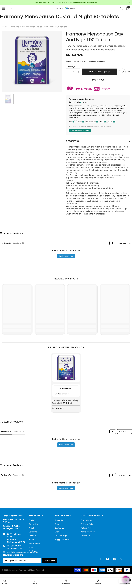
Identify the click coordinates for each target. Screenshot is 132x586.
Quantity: (70, 66)
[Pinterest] (114, 559)
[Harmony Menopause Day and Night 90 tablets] (66, 368)
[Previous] (10, 2)
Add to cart (66, 388)
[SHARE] (128, 72)
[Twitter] (121, 559)
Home (4, 27)
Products (14, 27)
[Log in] (121, 8)
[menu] (3, 8)
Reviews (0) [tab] (6, 243)
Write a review (66, 256)
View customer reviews (79, 131)
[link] (17, 326)
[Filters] (112, 243)
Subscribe (49, 560)
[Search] (10, 8)
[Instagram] (107, 559)
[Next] (121, 2)
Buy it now (98, 80)
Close (130, 3)
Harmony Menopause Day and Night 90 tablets (65, 401)
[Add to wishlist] (122, 72)
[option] (32, 61)
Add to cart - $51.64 (99, 71)
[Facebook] (100, 559)
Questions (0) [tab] (18, 243)
